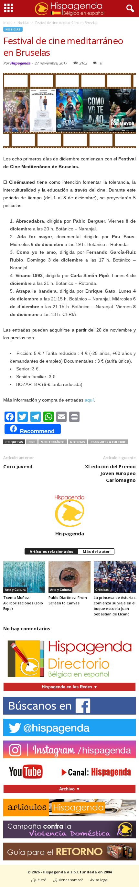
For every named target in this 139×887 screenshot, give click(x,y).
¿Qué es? (38, 879)
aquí (89, 400)
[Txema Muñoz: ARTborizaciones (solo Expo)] (24, 577)
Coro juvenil (17, 466)
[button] (129, 9)
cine (31, 442)
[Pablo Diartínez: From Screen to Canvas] (69, 577)
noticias (77, 442)
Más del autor (96, 551)
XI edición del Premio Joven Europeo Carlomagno (110, 473)
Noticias (12, 29)
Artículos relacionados (51, 551)
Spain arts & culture (108, 442)
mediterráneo (53, 442)
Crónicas (102, 589)
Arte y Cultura (15, 589)
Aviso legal (99, 879)
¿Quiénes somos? (68, 879)
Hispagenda (20, 63)
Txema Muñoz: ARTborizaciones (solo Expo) (23, 603)
